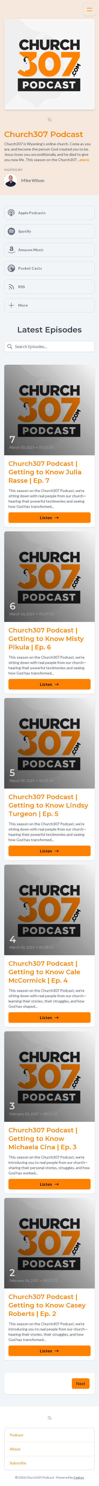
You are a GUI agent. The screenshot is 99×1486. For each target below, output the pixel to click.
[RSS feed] (49, 119)
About (15, 1449)
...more (83, 159)
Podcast (16, 1435)
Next (80, 1383)
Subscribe (18, 1463)
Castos (78, 1477)
